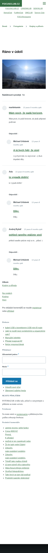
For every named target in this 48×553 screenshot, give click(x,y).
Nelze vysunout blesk (14, 344)
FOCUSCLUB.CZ (11, 4)
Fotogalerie (18, 26)
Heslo (4, 367)
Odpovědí (13, 134)
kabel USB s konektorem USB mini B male (23, 328)
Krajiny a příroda (36, 26)
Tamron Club (39, 13)
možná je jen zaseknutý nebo (18, 441)
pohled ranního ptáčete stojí (25, 234)
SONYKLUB (38, 8)
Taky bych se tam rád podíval (17, 475)
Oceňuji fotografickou (14, 471)
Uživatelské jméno (9, 354)
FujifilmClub (18, 13)
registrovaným (22, 414)
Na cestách (7, 293)
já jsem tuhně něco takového (17, 465)
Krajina (5, 297)
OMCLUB (28, 13)
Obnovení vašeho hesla (15, 391)
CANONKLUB (26, 8)
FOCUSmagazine (24, 17)
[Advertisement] (24, 38)
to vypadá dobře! (19, 177)
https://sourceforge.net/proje (17, 468)
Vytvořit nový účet (12, 387)
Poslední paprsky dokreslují (17, 478)
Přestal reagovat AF (13, 341)
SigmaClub (8, 13)
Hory (4, 300)
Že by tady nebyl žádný (15, 445)
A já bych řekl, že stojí (26, 150)
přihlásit (10, 311)
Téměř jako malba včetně (16, 461)
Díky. (16, 211)
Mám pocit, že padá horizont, (26, 113)
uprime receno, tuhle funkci (17, 428)
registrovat (36, 308)
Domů (4, 26)
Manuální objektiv (13, 338)
